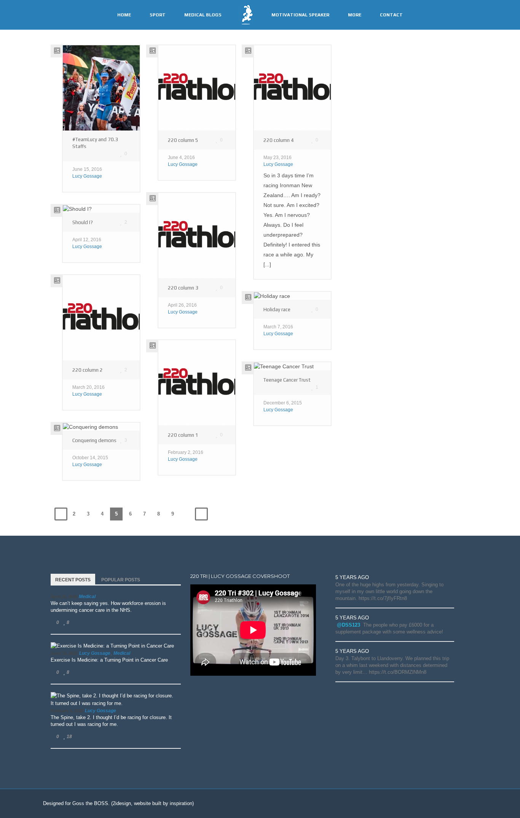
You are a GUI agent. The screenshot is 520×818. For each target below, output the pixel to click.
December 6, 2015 (282, 403)
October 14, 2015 (90, 457)
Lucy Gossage (87, 176)
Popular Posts (120, 580)
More (354, 15)
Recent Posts (73, 580)
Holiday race (276, 309)
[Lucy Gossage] (246, 14)
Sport (158, 15)
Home (124, 15)
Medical (87, 596)
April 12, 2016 (86, 239)
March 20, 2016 (88, 387)
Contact (391, 15)
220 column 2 (87, 370)
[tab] (73, 579)
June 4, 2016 (181, 157)
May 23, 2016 (277, 157)
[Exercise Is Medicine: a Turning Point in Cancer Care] (112, 646)
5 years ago (352, 577)
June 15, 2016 (87, 169)
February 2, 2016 (185, 452)
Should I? (82, 222)
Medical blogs (203, 15)
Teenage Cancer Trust (287, 380)
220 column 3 (183, 288)
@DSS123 (348, 625)
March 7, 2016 (278, 326)
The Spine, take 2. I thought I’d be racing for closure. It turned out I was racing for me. (111, 721)
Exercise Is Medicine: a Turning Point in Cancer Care (109, 660)
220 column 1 (183, 435)
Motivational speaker (300, 15)
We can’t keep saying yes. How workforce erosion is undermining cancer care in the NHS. (108, 606)
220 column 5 (183, 140)
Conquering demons (94, 440)
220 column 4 (278, 140)
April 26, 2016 (182, 305)
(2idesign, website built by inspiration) (152, 803)
